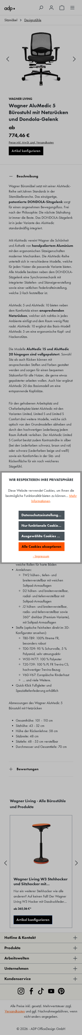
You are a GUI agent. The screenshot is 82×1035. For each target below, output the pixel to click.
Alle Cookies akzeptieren (41, 546)
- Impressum (41, 556)
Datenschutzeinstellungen (41, 515)
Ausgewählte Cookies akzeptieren (43, 536)
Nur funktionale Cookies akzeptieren (43, 525)
